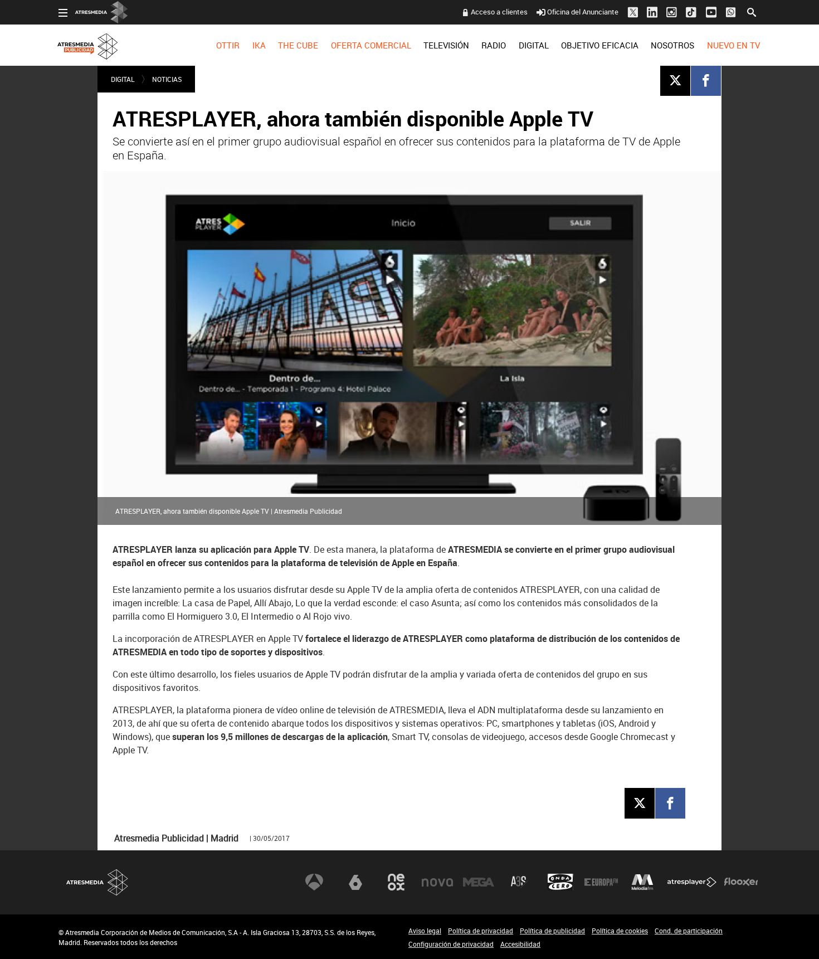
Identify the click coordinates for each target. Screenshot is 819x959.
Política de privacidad (480, 930)
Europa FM (601, 882)
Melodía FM (642, 882)
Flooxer (741, 882)
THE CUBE (298, 45)
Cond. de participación (689, 930)
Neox (396, 882)
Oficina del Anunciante (582, 12)
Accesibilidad (520, 943)
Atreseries (519, 882)
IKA (259, 45)
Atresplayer (692, 882)
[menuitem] (228, 45)
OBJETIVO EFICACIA (599, 45)
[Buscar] (751, 11)
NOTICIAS (167, 79)
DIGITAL (534, 45)
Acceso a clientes (499, 12)
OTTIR (228, 45)
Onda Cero (560, 882)
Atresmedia (97, 882)
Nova (437, 882)
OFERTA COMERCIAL (371, 45)
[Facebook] (706, 80)
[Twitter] (675, 80)
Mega (478, 882)
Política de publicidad (552, 930)
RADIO (493, 45)
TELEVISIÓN (446, 45)
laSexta (355, 882)
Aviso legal (424, 930)
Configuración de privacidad (451, 943)
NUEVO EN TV (733, 45)
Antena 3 (314, 882)
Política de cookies (620, 930)
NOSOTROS (672, 45)
